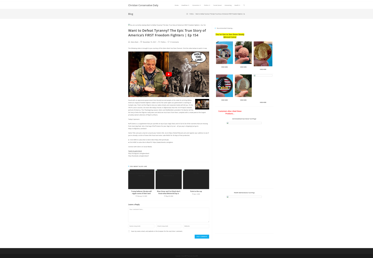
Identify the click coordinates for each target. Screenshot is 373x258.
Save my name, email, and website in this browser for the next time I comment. (157, 231)
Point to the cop (196, 191)
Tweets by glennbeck (135, 151)
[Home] (187, 14)
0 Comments (174, 42)
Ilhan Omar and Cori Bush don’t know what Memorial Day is (168, 192)
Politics (163, 42)
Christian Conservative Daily (143, 5)
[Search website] (244, 5)
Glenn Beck (134, 42)
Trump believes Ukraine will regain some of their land (141, 192)
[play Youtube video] (168, 74)
